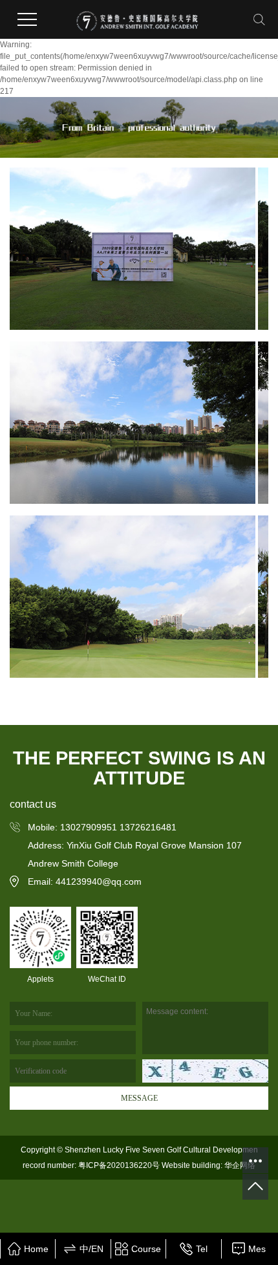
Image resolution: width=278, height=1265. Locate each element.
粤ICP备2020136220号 (119, 1165)
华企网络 (238, 1165)
